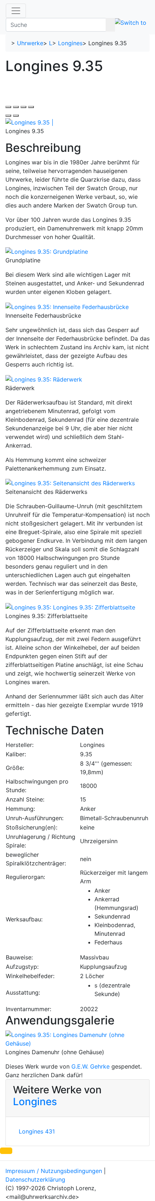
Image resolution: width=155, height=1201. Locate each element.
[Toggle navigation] (16, 11)
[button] (6, 1151)
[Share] (16, 107)
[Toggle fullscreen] (23, 107)
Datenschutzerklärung (35, 1179)
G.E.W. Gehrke (90, 1066)
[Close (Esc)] (8, 107)
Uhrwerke (30, 43)
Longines (70, 43)
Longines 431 (37, 1131)
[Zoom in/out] (31, 107)
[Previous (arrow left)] (8, 116)
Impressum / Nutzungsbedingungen (53, 1170)
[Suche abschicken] (110, 25)
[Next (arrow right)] (16, 116)
